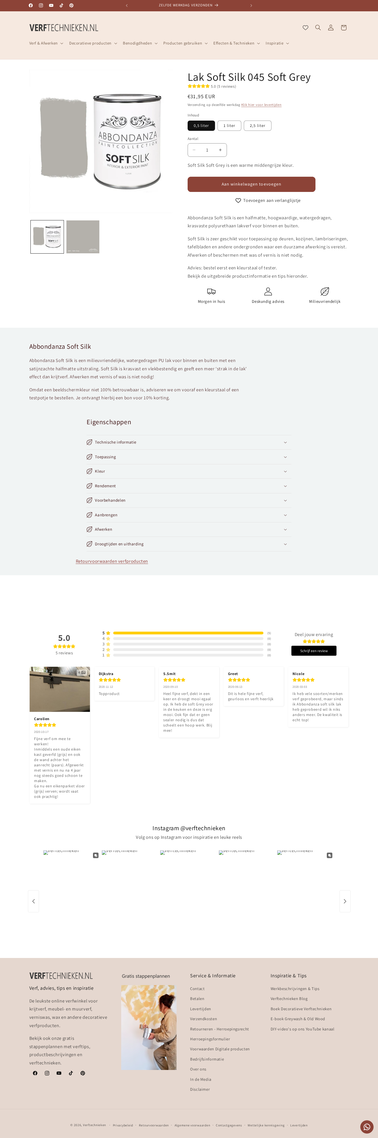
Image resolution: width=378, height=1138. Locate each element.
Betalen (197, 998)
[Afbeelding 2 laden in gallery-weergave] (82, 236)
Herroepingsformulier (210, 1038)
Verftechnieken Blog (289, 998)
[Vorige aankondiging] (127, 5)
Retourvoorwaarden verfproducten (112, 561)
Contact (197, 988)
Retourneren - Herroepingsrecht (219, 1029)
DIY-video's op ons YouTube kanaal (303, 1029)
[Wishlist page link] (305, 27)
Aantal (193, 138)
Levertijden (200, 1008)
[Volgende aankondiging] (251, 5)
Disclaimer (200, 1089)
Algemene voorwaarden (192, 1125)
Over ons (198, 1069)
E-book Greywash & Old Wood (298, 1018)
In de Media (200, 1079)
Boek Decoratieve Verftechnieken (301, 1008)
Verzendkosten (203, 1018)
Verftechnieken (94, 1125)
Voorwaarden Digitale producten (220, 1049)
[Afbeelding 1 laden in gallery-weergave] (47, 236)
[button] (46, 43)
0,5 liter (201, 125)
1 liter (229, 125)
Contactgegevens (229, 1125)
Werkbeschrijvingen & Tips (295, 988)
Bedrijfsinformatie (207, 1059)
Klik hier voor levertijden (261, 104)
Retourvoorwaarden (154, 1125)
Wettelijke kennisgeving (266, 1125)
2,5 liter (257, 125)
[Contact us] (367, 1127)
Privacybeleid (123, 1125)
